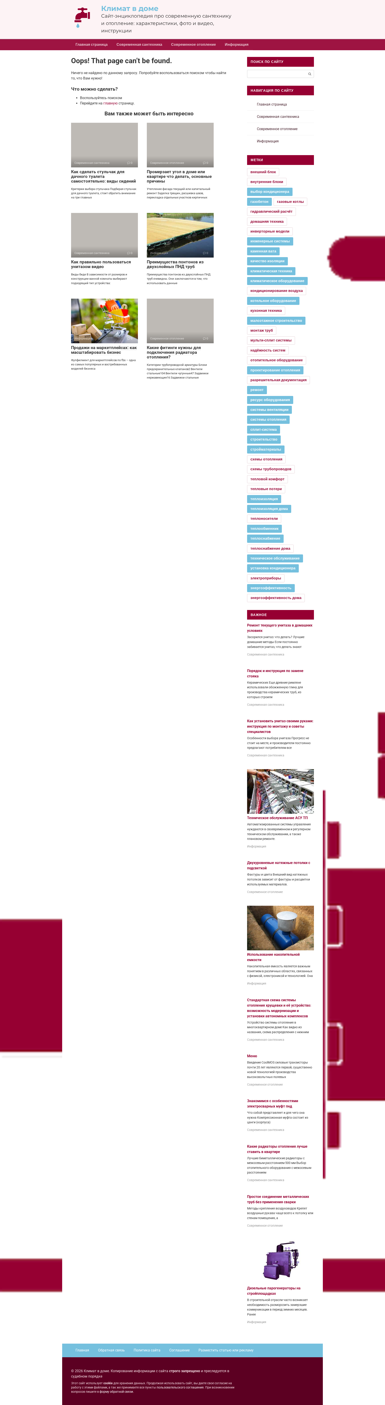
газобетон (259, 202)
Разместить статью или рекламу (226, 1350)
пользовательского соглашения (180, 1387)
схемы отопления (266, 459)
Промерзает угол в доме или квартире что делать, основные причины (179, 176)
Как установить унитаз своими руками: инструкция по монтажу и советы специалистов (280, 726)
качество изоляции (267, 261)
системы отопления (268, 419)
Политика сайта (147, 1350)
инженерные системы (270, 241)
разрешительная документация (278, 380)
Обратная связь (111, 1350)
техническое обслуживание (275, 558)
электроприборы (265, 578)
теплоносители (264, 518)
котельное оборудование (273, 301)
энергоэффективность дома (275, 598)
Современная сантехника (139, 44)
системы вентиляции (269, 410)
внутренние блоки (266, 182)
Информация (236, 44)
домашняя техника (267, 221)
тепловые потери (266, 489)
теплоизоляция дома (269, 509)
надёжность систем (267, 350)
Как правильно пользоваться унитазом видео (101, 264)
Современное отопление (193, 44)
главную (110, 103)
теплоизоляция (264, 499)
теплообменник (264, 529)
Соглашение (179, 1350)
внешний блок (263, 172)
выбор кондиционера (269, 192)
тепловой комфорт (267, 479)
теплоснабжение (265, 538)
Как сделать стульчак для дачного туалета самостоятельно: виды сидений (103, 176)
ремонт (257, 390)
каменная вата (263, 251)
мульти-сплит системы (271, 340)
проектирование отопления (275, 370)
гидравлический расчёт (271, 211)
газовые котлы (290, 202)
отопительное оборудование (276, 360)
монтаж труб (261, 330)
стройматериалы (265, 449)
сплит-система (263, 429)
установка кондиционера (272, 568)
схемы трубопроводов (270, 469)
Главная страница (92, 44)
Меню (252, 1056)
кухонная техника (266, 310)
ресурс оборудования (270, 400)
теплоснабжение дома (270, 548)
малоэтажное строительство (276, 321)
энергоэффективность (270, 588)
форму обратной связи (116, 1392)
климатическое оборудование (277, 281)
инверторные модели (269, 231)
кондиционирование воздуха (276, 291)
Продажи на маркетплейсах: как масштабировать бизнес (104, 350)
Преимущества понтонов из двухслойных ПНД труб (175, 264)
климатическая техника (271, 271)
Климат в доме (130, 8)
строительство (263, 439)
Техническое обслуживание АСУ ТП (277, 818)
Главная (82, 1350)
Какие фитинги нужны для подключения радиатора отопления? (174, 352)
